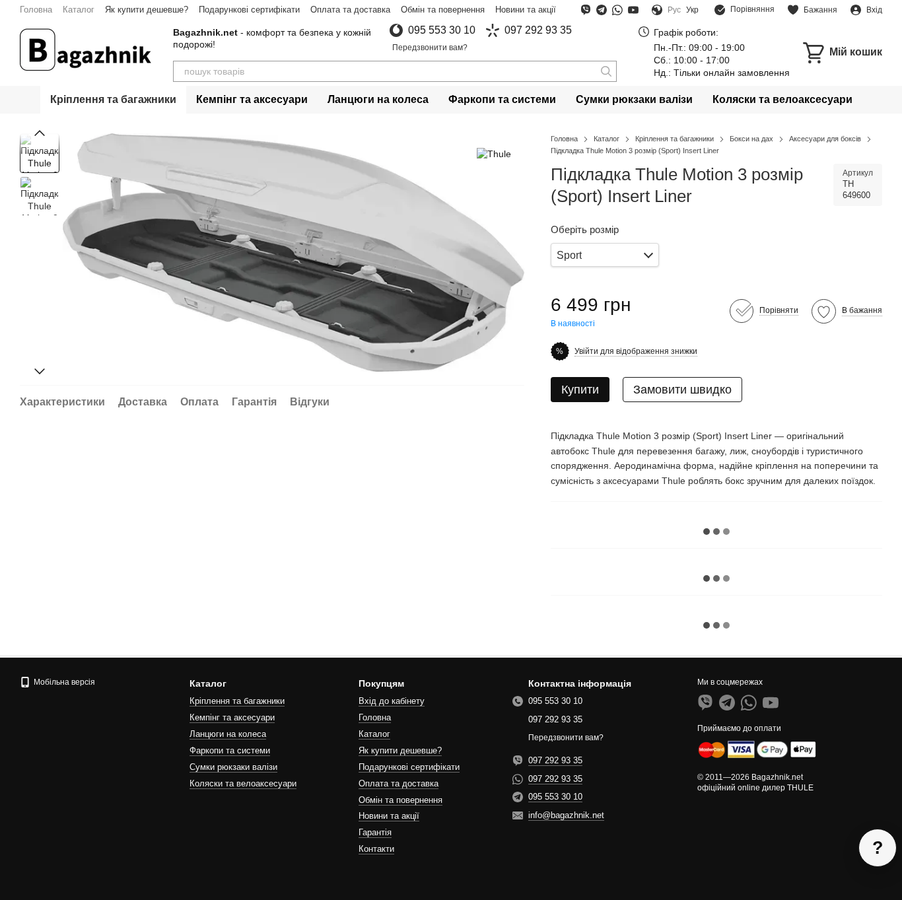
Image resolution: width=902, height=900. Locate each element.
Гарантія (375, 832)
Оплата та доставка (350, 10)
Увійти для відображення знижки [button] (635, 351)
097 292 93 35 (538, 30)
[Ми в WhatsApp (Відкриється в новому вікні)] (617, 10)
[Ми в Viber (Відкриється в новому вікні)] (585, 10)
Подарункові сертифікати (249, 10)
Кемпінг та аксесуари (252, 99)
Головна (36, 10)
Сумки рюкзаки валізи (634, 99)
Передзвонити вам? (430, 47)
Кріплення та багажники (113, 99)
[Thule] (493, 152)
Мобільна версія (63, 682)
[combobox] (605, 255)
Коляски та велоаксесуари (782, 99)
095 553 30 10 (441, 30)
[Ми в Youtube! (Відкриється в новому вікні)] (633, 10)
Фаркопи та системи (502, 99)
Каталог (78, 10)
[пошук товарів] (606, 71)
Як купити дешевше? (146, 10)
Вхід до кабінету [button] (392, 701)
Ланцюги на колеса (378, 99)
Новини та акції (525, 10)
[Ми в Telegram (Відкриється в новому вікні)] (601, 10)
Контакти (376, 849)
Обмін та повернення (443, 10)
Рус (674, 10)
